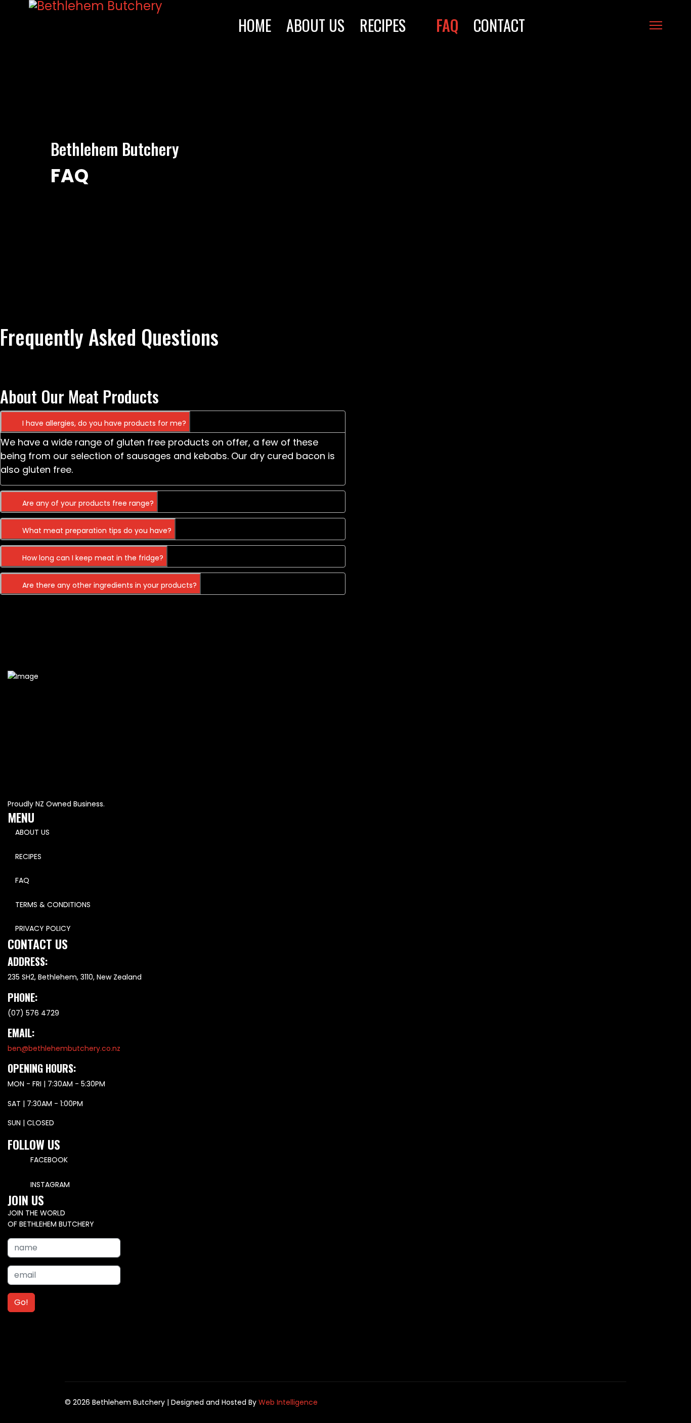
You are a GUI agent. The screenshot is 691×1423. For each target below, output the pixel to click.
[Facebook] (621, 25)
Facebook (48, 1160)
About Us (315, 25)
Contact (499, 25)
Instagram (49, 1185)
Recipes (383, 25)
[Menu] (656, 25)
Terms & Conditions (53, 905)
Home (254, 25)
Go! (21, 1302)
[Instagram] (636, 25)
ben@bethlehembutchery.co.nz (64, 1048)
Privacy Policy (43, 928)
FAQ (447, 25)
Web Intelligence (288, 1402)
